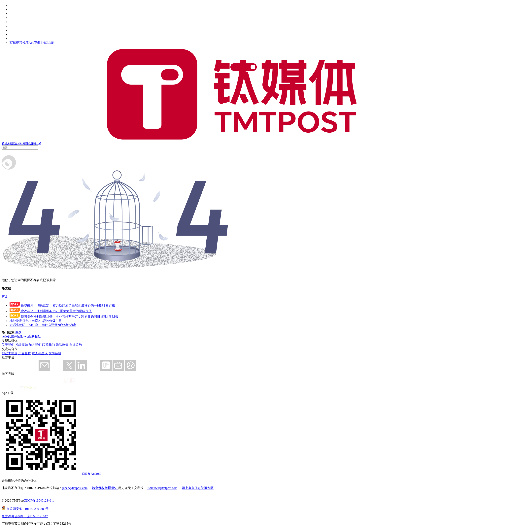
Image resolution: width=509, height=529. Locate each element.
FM (39, 143)
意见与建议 (40, 353)
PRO (20, 143)
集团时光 (16, 30)
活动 (13, 21)
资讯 (5, 143)
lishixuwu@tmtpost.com (162, 488)
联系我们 (48, 345)
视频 (27, 143)
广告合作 (24, 353)
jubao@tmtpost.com (74, 488)
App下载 (35, 42)
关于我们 (8, 345)
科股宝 (12, 143)
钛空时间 (16, 26)
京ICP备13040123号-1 (39, 500)
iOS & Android (91, 473)
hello (5, 336)
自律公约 (75, 345)
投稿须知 (21, 345)
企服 (13, 9)
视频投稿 (22, 42)
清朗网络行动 (19, 38)
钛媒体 (12, 336)
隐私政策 (62, 345)
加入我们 (35, 345)
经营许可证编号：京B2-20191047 (25, 516)
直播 (33, 143)
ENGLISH (47, 42)
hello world (24, 336)
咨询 (13, 17)
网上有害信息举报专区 (198, 488)
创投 (13, 13)
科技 (35, 336)
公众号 (14, 34)
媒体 (13, 5)
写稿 (13, 42)
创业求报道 (9, 353)
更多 (5, 296)
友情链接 (55, 353)
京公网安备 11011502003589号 (27, 509)
